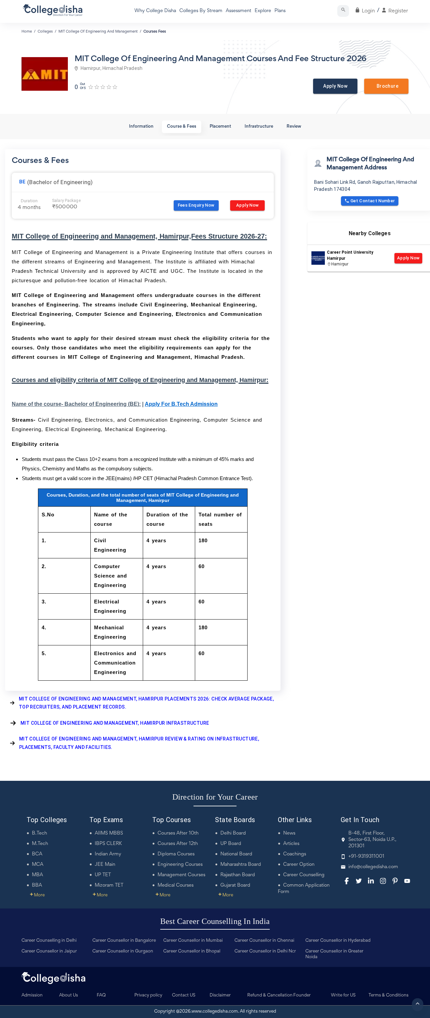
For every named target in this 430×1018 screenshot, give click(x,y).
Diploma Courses (176, 854)
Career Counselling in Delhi (49, 941)
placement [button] (220, 127)
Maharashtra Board (240, 864)
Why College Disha (155, 11)
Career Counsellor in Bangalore (124, 941)
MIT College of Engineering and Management (98, 31)
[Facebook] (347, 881)
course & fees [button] (181, 127)
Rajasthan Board (237, 875)
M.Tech (40, 844)
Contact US (184, 995)
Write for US (343, 995)
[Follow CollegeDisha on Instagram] (383, 881)
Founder (302, 995)
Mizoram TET (109, 885)
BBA (37, 885)
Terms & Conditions (388, 995)
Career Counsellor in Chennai (264, 941)
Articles (291, 844)
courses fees (154, 31)
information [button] (141, 127)
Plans (280, 11)
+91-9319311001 (366, 856)
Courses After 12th (178, 844)
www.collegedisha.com (214, 1012)
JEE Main (105, 864)
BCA (37, 854)
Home (27, 31)
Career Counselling (304, 875)
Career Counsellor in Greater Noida (334, 954)
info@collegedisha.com (373, 867)
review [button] (294, 127)
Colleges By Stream (200, 11)
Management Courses (181, 875)
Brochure (386, 86)
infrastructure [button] (259, 127)
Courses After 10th (178, 833)
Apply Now (335, 86)
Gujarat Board (235, 885)
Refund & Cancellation (270, 995)
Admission (32, 995)
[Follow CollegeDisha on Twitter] (359, 881)
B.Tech (39, 833)
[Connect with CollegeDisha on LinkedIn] (371, 881)
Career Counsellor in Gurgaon (122, 951)
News (289, 833)
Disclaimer (220, 995)
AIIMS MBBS (109, 833)
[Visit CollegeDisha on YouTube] (407, 881)
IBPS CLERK (108, 844)
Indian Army (108, 854)
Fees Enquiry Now (196, 205)
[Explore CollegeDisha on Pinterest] (395, 881)
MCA (37, 864)
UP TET (103, 875)
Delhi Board (233, 833)
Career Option (298, 864)
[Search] (343, 10)
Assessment (238, 11)
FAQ (101, 995)
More (37, 895)
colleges (45, 31)
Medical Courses (176, 885)
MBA (37, 875)
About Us (68, 995)
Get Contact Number (372, 200)
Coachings (294, 854)
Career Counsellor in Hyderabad (338, 941)
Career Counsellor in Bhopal (191, 951)
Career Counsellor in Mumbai (193, 941)
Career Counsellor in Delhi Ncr (265, 951)
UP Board (230, 844)
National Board (236, 854)
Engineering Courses (180, 864)
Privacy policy (148, 995)
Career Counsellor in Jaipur (49, 951)
